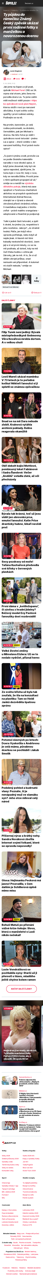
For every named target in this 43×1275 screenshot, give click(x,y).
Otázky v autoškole (29, 1222)
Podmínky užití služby (15, 1271)
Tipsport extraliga (8, 1189)
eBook (8, 79)
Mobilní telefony (30, 1251)
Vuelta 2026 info (28, 1156)
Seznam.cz (29, 3)
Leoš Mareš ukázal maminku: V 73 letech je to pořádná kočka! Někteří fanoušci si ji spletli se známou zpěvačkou (21, 381)
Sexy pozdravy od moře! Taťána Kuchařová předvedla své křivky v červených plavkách (20, 566)
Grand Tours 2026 (29, 1171)
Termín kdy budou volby (10, 1165)
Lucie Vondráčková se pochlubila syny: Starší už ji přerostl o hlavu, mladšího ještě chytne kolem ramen (19, 974)
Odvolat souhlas (12, 1274)
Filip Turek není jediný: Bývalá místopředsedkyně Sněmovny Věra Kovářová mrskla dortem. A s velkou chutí (21, 337)
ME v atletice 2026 (8, 1192)
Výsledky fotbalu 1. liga (10, 1186)
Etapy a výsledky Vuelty (31, 1159)
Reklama (15, 1268)
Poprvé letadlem (7, 1213)
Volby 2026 (6, 1156)
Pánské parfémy (21, 1260)
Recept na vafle (28, 1195)
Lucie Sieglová (16, 71)
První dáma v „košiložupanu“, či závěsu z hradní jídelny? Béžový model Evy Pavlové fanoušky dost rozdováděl (20, 611)
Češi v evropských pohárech (21, 1239)
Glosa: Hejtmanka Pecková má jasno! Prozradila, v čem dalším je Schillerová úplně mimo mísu (21, 885)
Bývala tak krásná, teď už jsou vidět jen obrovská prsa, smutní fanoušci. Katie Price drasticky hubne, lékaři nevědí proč (21, 520)
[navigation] (3, 3)
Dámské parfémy (23, 1254)
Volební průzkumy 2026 (10, 1159)
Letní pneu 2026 (28, 1210)
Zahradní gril (18, 1248)
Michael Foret (18, 90)
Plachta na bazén (25, 1242)
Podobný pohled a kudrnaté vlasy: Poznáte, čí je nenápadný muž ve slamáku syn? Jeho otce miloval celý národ (20, 794)
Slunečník (7, 1245)
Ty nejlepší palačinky (30, 1183)
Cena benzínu (27, 1236)
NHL (3, 1198)
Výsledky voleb (7, 1162)
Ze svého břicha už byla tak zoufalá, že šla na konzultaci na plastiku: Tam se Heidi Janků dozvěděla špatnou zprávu (20, 698)
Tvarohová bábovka (30, 1192)
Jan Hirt (25, 1162)
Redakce (22, 1268)
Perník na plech (28, 1198)
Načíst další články (21, 989)
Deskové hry (10, 1257)
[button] (21, 54)
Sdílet (18, 79)
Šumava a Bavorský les (10, 1216)
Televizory (20, 1257)
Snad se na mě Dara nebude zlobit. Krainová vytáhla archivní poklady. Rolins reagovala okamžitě (20, 426)
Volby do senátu (7, 1168)
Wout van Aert (28, 1168)
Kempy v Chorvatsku (9, 1210)
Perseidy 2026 (15, 1236)
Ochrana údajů (30, 1271)
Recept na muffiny (29, 1186)
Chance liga (6, 1183)
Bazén (15, 1242)
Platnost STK (27, 1225)
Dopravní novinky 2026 (31, 1216)
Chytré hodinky (30, 1257)
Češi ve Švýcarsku (8, 1219)
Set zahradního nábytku (29, 1245)
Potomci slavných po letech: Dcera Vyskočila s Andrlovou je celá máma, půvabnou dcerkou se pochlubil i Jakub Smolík (20, 746)
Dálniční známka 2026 (30, 1213)
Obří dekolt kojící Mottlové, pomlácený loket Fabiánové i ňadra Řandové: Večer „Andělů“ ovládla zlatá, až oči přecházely (20, 472)
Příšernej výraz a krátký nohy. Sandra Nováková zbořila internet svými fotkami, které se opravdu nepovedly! (21, 840)
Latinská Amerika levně (10, 1222)
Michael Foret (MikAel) (11, 287)
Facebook (6, 1268)
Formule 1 (5, 1195)
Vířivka (26, 1248)
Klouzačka (16, 1245)
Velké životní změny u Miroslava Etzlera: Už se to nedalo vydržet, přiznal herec (21, 654)
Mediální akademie (33, 1268)
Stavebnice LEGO (10, 1254)
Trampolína (36, 1242)
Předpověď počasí (32, 1233)
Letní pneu (34, 1254)
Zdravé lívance (28, 1189)
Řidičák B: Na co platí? (30, 1219)
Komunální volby (7, 1171)
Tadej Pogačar (28, 1165)
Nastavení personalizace (28, 1274)
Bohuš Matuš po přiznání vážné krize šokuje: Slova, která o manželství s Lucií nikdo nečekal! (18, 930)
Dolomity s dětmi (8, 1225)
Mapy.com (20, 1233)
